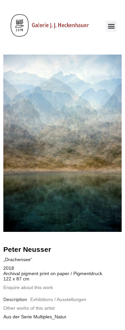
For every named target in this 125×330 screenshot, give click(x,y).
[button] (111, 26)
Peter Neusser (27, 249)
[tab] (15, 299)
